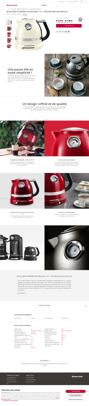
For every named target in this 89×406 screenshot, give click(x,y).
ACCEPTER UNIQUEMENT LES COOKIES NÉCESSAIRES (75, 395)
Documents (25, 14)
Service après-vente (30, 381)
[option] (9, 22)
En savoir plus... (22, 293)
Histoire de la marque (11, 379)
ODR (7, 383)
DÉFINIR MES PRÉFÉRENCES (76, 399)
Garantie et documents (30, 379)
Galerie (8, 14)
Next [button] (9, 50)
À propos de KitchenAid (73, 1)
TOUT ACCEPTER (75, 391)
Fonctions (19, 14)
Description (13, 14)
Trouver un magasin (30, 377)
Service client (62, 1)
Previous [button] (9, 18)
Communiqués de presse (12, 381)
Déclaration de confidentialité (11, 400)
